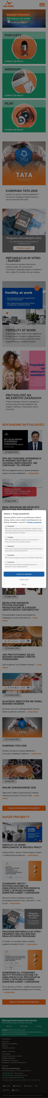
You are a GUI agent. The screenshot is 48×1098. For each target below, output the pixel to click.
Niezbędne (10, 526)
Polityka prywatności (34, 522)
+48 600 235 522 (7, 1073)
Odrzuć (24, 584)
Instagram (29, 1086)
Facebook (18, 1086)
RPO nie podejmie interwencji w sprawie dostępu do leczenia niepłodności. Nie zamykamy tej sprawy (21, 462)
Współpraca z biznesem (10, 1060)
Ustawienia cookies (8, 1048)
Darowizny (10, 562)
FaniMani (39, 1026)
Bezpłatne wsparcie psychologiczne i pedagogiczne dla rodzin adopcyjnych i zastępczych (20, 606)
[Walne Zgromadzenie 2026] (22, 779)
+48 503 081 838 (7, 1075)
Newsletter (5, 1041)
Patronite (9, 1026)
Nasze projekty (16, 817)
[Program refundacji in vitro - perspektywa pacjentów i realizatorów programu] (22, 928)
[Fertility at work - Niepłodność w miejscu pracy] (22, 842)
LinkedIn (16, 1090)
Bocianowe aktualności (23, 424)
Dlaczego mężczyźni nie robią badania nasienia (22, 702)
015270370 (23, 1080)
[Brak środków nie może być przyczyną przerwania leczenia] (22, 498)
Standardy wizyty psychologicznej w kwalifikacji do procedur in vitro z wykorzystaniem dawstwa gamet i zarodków (21, 888)
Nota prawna (6, 1054)
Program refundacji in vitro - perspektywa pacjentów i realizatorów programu (22, 933)
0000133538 (9, 1080)
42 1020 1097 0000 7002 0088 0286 (13, 1032)
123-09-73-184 (35, 1080)
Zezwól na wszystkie (24, 574)
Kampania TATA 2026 (14, 745)
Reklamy (5, 1046)
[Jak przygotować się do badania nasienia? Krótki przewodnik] (22, 646)
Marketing (10, 546)
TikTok (7, 1090)
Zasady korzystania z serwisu (12, 1056)
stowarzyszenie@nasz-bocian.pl (13, 1077)
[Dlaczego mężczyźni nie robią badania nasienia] (22, 692)
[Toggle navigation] (42, 4)
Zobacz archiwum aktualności (24, 808)
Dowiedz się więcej (17, 22)
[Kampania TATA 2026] (22, 737)
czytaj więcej (33, 473)
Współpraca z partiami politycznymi (14, 1062)
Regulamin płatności (8, 1058)
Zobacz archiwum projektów (24, 1002)
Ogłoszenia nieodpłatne (10, 1044)
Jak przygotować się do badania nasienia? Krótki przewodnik (18, 657)
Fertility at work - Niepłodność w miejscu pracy (22, 846)
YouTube (7, 1086)
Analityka (10, 537)
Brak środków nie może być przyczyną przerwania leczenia (20, 509)
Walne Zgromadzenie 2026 (19, 787)
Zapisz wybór (24, 579)
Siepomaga (24, 1026)
